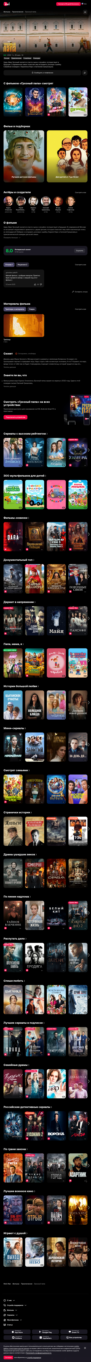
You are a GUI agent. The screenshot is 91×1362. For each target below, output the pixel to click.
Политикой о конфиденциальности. (39, 1353)
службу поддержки (34, 1357)
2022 (9, 55)
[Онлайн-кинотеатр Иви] (7, 4)
